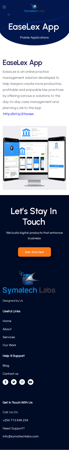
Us (21, 300)
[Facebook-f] (5, 382)
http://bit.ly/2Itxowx (18, 114)
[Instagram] (22, 382)
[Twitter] (14, 382)
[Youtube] (30, 382)
